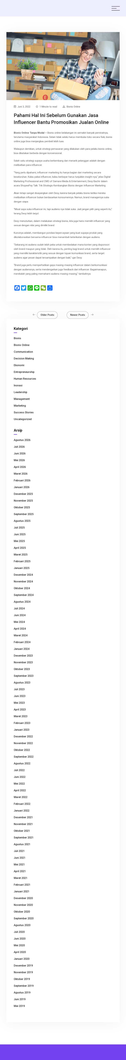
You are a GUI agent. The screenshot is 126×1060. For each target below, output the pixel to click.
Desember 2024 (23, 574)
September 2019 (23, 985)
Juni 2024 (19, 615)
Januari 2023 (21, 729)
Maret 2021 (20, 878)
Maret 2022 (20, 797)
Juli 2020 (19, 931)
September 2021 (23, 837)
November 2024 (23, 581)
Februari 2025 (22, 561)
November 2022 (23, 743)
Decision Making (24, 358)
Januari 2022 (21, 810)
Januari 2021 (21, 891)
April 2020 (20, 952)
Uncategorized (23, 419)
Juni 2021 (19, 857)
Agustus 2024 (22, 601)
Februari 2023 (22, 723)
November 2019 (23, 972)
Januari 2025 (21, 568)
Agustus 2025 (22, 520)
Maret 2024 (20, 635)
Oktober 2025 (22, 507)
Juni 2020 (19, 938)
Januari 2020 (21, 958)
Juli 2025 (19, 527)
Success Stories (24, 412)
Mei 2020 (19, 945)
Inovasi (18, 385)
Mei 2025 (19, 541)
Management (22, 398)
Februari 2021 (22, 884)
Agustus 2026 (22, 440)
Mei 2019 (19, 1006)
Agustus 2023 (22, 682)
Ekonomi (19, 365)
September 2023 (23, 675)
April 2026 (20, 467)
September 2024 (23, 595)
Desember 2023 (23, 655)
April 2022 (20, 790)
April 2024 (20, 628)
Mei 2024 (19, 622)
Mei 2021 (19, 864)
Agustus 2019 (22, 992)
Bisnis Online (73, 106)
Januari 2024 (21, 648)
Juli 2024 (19, 608)
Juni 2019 (19, 999)
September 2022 (23, 756)
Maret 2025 (20, 554)
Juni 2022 (19, 776)
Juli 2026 (19, 446)
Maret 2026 (20, 473)
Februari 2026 (22, 480)
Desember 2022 (23, 736)
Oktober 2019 (22, 979)
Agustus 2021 (22, 844)
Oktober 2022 (22, 750)
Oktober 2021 (22, 830)
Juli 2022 (19, 770)
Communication (23, 351)
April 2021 (20, 871)
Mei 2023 (19, 702)
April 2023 (20, 709)
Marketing (20, 405)
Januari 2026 (21, 487)
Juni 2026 (19, 453)
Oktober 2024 (22, 588)
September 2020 (23, 918)
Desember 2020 (23, 898)
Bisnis (17, 338)
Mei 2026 (19, 460)
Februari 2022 (22, 803)
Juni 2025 (19, 534)
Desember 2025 (23, 493)
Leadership (20, 392)
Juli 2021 (19, 851)
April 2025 (20, 547)
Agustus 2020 (22, 925)
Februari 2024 (22, 642)
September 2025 (23, 514)
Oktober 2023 (22, 669)
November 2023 (23, 662)
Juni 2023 (19, 696)
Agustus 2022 (22, 763)
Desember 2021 (23, 817)
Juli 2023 (19, 689)
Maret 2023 (20, 716)
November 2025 (23, 500)
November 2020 (23, 905)
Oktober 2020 (22, 911)
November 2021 (23, 824)
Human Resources (25, 378)
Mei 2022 (19, 783)
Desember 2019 (23, 965)
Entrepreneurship (24, 372)
